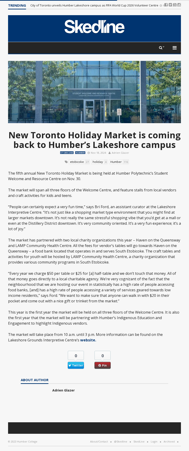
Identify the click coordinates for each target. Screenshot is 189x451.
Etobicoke (67, 152)
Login (154, 441)
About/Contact (99, 441)
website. (88, 340)
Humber (80, 152)
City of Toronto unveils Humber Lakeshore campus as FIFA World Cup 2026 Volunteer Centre (94, 5)
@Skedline (120, 441)
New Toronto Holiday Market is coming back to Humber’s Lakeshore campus (95, 139)
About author (34, 380)
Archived (169, 441)
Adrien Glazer (120, 152)
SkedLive (139, 441)
